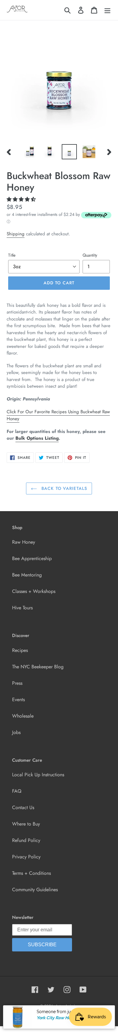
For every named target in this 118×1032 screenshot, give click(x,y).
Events (18, 699)
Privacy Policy (26, 856)
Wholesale (23, 715)
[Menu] (107, 10)
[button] (22, 199)
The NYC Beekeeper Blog (38, 666)
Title (11, 255)
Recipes (20, 650)
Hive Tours (22, 607)
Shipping (16, 233)
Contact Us (23, 807)
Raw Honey (23, 542)
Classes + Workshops (33, 591)
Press (17, 683)
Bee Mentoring (27, 574)
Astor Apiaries (66, 1006)
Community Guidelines (35, 889)
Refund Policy (26, 840)
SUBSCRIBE (42, 944)
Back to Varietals (63, 488)
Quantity (90, 255)
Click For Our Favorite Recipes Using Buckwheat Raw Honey (58, 415)
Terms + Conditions (31, 873)
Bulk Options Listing (37, 438)
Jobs (16, 732)
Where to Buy (26, 823)
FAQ (16, 791)
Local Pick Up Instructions (38, 774)
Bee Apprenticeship (32, 558)
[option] (30, 152)
